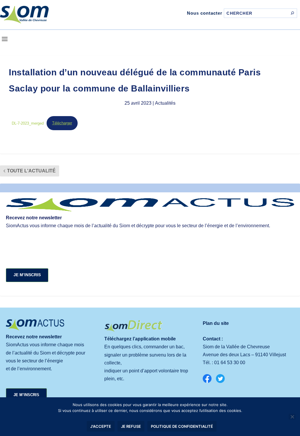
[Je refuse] (292, 417)
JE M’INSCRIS (27, 274)
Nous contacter (204, 13)
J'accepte (100, 426)
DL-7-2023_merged (28, 123)
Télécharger (62, 123)
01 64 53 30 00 (229, 362)
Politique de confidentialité (182, 426)
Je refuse (131, 426)
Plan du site (216, 323)
